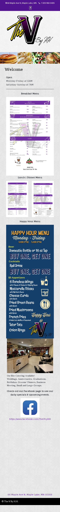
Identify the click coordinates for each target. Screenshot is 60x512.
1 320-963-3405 (47, 3)
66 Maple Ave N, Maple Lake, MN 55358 (30, 494)
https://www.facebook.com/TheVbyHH (30, 419)
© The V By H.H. (10, 501)
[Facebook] (30, 8)
